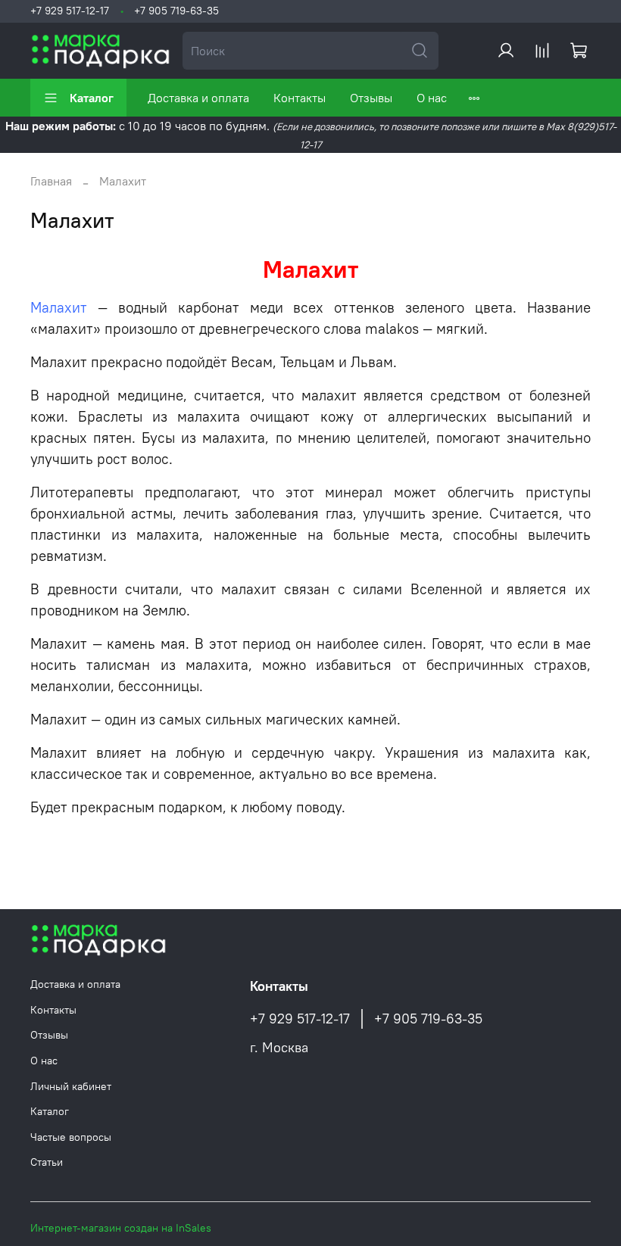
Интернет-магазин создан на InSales (120, 1228)
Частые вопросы (70, 1137)
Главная (51, 180)
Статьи (46, 1162)
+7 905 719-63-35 (176, 10)
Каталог (92, 97)
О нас (432, 97)
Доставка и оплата (198, 97)
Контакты (299, 97)
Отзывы (371, 97)
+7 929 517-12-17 (69, 10)
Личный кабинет (70, 1086)
